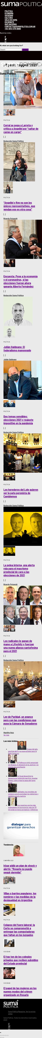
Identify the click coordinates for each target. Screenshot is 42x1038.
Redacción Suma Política (14, 141)
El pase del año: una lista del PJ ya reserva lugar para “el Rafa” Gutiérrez (23, 751)
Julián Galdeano (10, 359)
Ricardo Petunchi (10, 218)
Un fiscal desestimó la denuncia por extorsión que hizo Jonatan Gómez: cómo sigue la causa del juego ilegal (22, 779)
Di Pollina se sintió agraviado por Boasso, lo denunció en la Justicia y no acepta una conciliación (23, 764)
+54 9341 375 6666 (13, 28)
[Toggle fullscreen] (5, 1035)
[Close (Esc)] (1, 1035)
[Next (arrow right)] (3, 1037)
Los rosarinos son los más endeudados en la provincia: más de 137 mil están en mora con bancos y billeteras (23, 807)
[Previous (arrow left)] (1, 1037)
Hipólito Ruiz (9, 733)
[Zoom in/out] (8, 1035)
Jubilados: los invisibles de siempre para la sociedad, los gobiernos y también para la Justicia (23, 794)
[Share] (3, 1035)
